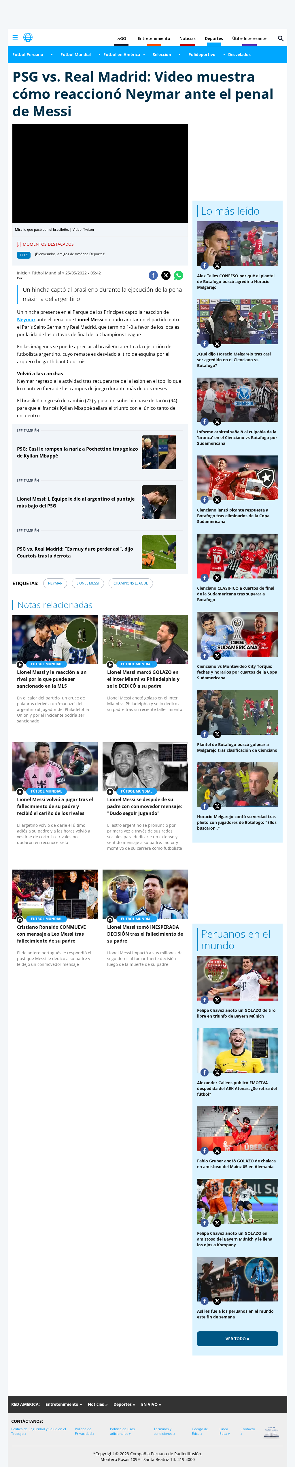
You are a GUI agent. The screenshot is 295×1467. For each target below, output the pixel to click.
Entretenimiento (154, 38)
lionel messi (88, 583)
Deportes (214, 38)
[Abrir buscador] (281, 38)
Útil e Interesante (249, 38)
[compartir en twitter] (166, 275)
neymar (55, 583)
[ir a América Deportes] (28, 37)
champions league (131, 583)
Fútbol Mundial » (48, 273)
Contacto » (248, 1431)
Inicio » (24, 273)
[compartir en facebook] (153, 275)
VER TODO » (237, 1338)
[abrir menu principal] (15, 37)
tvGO (121, 38)
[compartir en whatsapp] (178, 275)
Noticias (187, 38)
